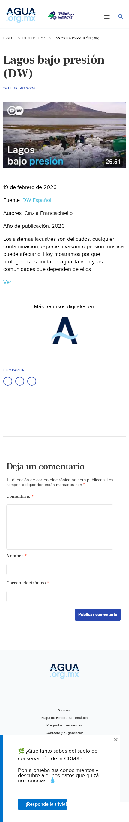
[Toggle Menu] (107, 17)
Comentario (20, 496)
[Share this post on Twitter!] (19, 381)
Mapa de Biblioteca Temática (64, 718)
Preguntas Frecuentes (64, 725)
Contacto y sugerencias (65, 733)
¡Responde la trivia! (46, 804)
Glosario (64, 710)
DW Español (36, 200)
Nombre (16, 556)
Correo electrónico (27, 583)
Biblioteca (34, 38)
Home (9, 38)
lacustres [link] (45, 239)
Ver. (8, 282)
